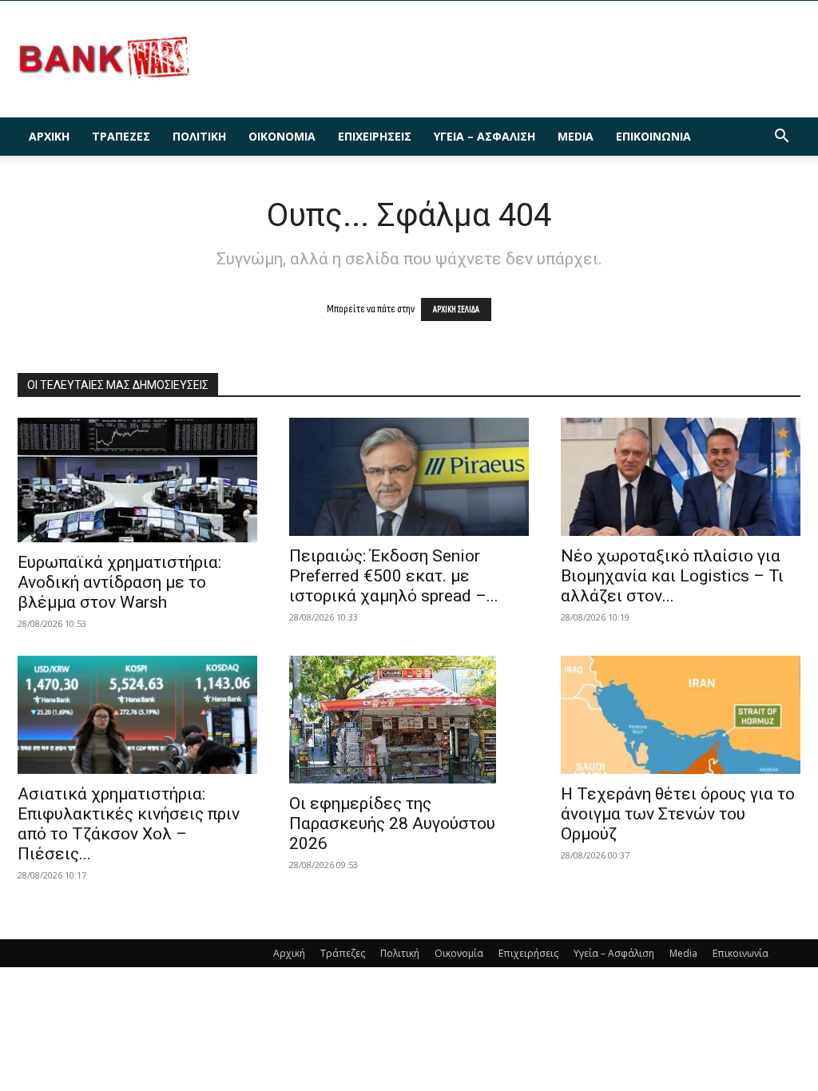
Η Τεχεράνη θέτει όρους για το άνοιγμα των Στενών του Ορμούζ (678, 813)
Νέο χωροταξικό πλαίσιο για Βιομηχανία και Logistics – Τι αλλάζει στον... (672, 575)
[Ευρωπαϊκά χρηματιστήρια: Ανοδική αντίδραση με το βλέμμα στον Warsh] (137, 480)
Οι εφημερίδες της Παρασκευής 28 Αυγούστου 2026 (392, 823)
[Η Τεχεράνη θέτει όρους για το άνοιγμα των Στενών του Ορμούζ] (680, 715)
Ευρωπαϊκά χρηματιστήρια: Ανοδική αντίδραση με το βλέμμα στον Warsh (119, 582)
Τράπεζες (121, 136)
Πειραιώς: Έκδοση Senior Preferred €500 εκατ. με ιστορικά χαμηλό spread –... (393, 575)
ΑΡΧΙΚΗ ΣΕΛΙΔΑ (456, 309)
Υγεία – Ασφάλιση (484, 136)
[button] (781, 137)
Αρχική (49, 136)
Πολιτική (199, 136)
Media (576, 136)
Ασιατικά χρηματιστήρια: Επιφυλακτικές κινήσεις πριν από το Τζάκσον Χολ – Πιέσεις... (129, 823)
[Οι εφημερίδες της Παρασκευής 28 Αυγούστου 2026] (409, 720)
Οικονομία (282, 136)
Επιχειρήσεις (374, 136)
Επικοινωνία (653, 136)
